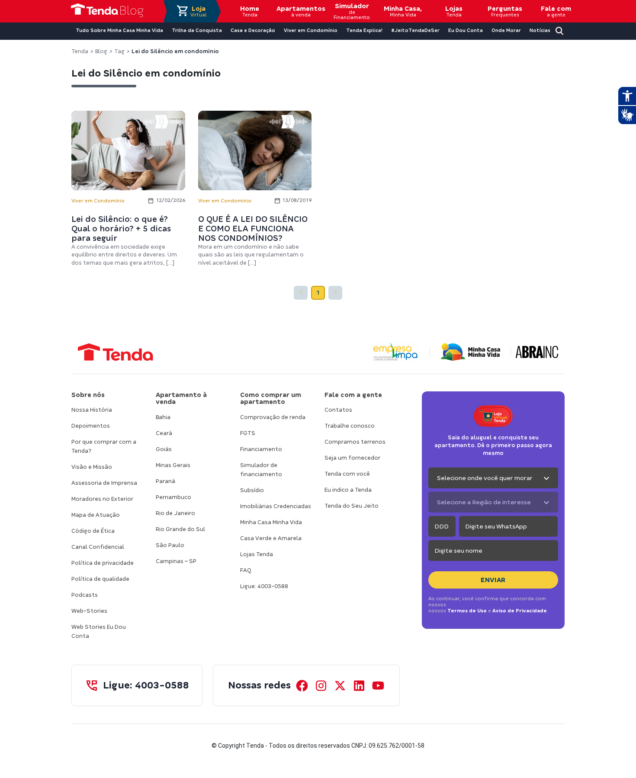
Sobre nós (88, 394)
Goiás (164, 449)
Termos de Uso (467, 610)
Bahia (163, 417)
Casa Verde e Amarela (271, 538)
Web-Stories (89, 611)
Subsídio (252, 490)
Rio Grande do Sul (180, 529)
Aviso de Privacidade (519, 610)
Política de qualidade (100, 579)
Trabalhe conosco (349, 426)
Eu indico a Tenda (348, 490)
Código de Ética (93, 531)
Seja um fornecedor (352, 458)
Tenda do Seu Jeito (351, 506)
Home (249, 11)
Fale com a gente (353, 394)
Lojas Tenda (256, 554)
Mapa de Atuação (95, 515)
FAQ (245, 570)
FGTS (247, 433)
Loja (198, 11)
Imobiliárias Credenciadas (275, 506)
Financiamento (261, 449)
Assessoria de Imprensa (104, 483)
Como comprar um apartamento (270, 398)
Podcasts (84, 595)
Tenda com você (347, 474)
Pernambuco (173, 497)
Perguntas (505, 11)
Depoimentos (90, 426)
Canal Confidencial (97, 547)
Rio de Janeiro (175, 513)
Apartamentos (300, 11)
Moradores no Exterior (102, 499)
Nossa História (91, 410)
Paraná (165, 481)
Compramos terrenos (354, 442)
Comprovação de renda (272, 417)
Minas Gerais (173, 465)
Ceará (164, 433)
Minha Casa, (403, 11)
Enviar (493, 579)
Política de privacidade (102, 563)
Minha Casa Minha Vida (271, 522)
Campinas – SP (176, 561)
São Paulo (170, 545)
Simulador (352, 11)
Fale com (556, 11)
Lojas (454, 11)
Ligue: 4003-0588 (264, 586)
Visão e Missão (91, 467)
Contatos (338, 410)
